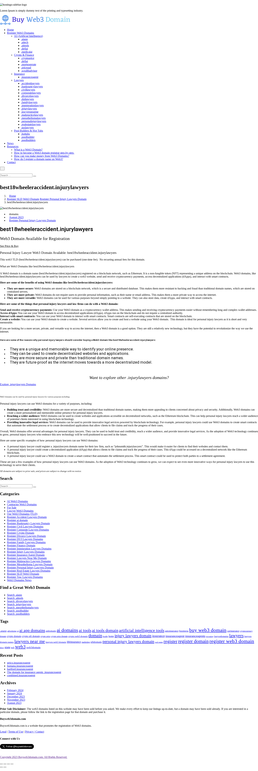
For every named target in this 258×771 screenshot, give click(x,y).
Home (10, 29)
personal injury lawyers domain (128, 641)
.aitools (25, 45)
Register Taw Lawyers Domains (25, 577)
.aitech (24, 42)
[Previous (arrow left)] (1, 767)
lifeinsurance (74, 641)
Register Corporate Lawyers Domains (28, 529)
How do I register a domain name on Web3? (38, 159)
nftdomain (96, 642)
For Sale (11, 507)
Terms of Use (15, 731)
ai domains (67, 630)
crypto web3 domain (78, 636)
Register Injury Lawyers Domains (26, 551)
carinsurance (233, 631)
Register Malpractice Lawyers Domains (29, 561)
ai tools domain (105, 630)
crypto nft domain (31, 636)
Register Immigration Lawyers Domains (29, 548)
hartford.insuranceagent (20, 669)
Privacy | (30, 731)
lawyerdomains (221, 636)
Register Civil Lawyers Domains (25, 526)
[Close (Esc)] (1, 764)
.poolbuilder (27, 137)
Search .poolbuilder (18, 610)
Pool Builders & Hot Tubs (28, 130)
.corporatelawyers (31, 92)
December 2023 (16, 696)
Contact (11, 162)
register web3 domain (231, 641)
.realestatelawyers (31, 124)
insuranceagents (195, 636)
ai (18, 631)
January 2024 (14, 693)
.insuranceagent (29, 77)
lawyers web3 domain (56, 642)
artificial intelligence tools (141, 630)
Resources (12, 146)
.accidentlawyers (30, 83)
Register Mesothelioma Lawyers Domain (29, 564)
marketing (86, 642)
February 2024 (15, 690)
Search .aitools (15, 598)
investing (209, 636)
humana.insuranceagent (20, 665)
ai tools (85, 630)
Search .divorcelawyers (20, 601)
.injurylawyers (29, 108)
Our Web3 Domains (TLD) (22, 513)
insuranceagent (175, 636)
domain (95, 635)
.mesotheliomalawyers (33, 118)
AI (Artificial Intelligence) (28, 36)
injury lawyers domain (133, 635)
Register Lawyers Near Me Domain (27, 558)
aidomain (51, 631)
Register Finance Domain (21, 545)
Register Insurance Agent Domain (26, 554)
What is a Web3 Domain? (28, 149)
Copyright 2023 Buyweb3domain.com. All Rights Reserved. (33, 757)
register (170, 641)
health (105, 636)
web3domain (33, 647)
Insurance (19, 73)
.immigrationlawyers (32, 105)
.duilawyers (27, 99)
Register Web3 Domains (20, 32)
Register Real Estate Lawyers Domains (28, 570)
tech (12, 648)
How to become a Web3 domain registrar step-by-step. (44, 152)
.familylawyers (29, 102)
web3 (20, 646)
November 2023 (16, 699)
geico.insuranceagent (18, 662)
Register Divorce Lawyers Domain (26, 536)
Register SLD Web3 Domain (23, 199)
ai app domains (32, 630)
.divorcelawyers (30, 95)
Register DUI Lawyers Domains (25, 539)
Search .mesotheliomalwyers (23, 607)
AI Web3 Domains (17, 501)
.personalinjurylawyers (33, 121)
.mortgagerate (28, 64)
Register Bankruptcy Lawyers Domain (28, 523)
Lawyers (19, 80)
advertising (11, 631)
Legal (3, 731)
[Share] (5, 764)
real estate (159, 642)
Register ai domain (17, 520)
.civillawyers (28, 89)
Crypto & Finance (24, 54)
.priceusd (26, 67)
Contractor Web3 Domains (22, 504)
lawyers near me (29, 641)
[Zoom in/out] (12, 764)
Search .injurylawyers (19, 604)
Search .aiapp (14, 594)
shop (2, 648)
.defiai (24, 48)
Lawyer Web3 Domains (20, 510)
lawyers (236, 635)
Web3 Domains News (19, 580)
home (111, 636)
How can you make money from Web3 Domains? (41, 155)
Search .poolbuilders (18, 613)
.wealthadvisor (29, 70)
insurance (158, 636)
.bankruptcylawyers (32, 86)
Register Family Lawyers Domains (26, 542)
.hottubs (25, 133)
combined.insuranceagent (21, 675)
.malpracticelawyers (32, 114)
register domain (193, 641)
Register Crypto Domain (20, 532)
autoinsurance (171, 631)
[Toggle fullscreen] (8, 764)
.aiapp (24, 39)
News (10, 143)
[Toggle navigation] (2, 168)
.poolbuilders (28, 140)
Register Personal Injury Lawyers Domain (63, 199)
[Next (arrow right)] (5, 767)
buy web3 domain (207, 630)
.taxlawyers (27, 127)
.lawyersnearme (29, 111)
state (7, 647)
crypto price (45, 636)
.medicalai (26, 51)
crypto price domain (59, 636)
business (183, 631)
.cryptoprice (27, 58)
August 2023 (16, 217)
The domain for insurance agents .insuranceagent (34, 672)
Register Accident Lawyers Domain (27, 517)
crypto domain (14, 636)
